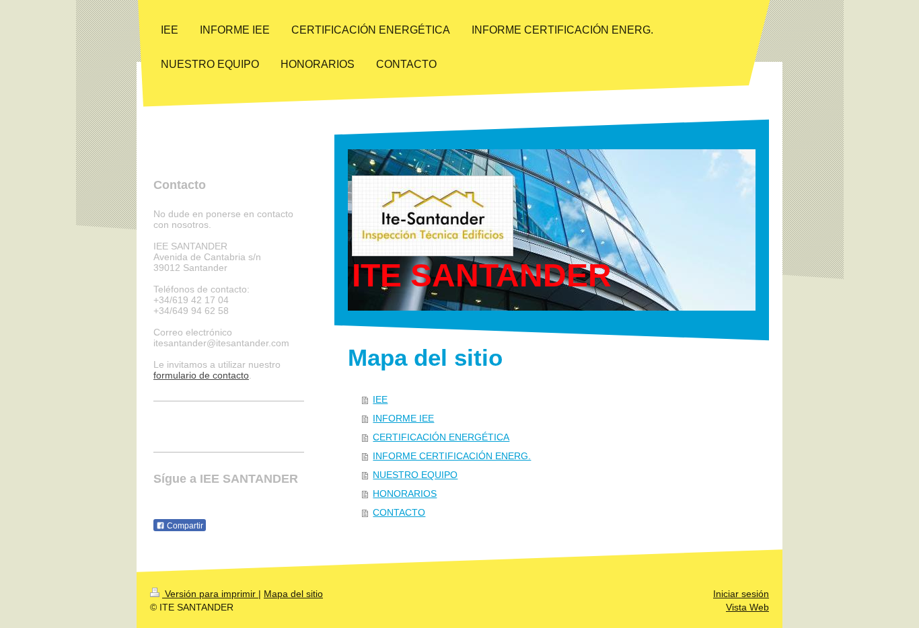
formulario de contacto (201, 375)
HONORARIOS (405, 493)
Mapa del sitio (293, 593)
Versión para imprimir (210, 593)
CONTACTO (399, 512)
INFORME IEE (403, 418)
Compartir (184, 526)
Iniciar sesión (741, 593)
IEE (380, 399)
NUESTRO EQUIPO (415, 474)
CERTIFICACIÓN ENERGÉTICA (441, 437)
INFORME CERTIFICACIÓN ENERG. (452, 455)
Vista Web (747, 607)
